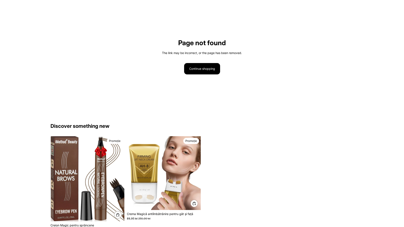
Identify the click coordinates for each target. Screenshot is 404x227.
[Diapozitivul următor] (118, 178)
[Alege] (118, 215)
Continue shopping (202, 68)
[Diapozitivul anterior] (56, 178)
